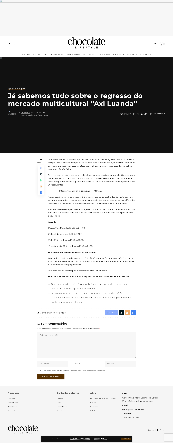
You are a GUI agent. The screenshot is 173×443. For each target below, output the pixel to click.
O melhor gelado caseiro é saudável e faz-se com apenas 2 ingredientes (89, 284)
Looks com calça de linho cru (66, 302)
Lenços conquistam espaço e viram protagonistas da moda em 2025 (87, 293)
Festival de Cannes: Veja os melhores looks (73, 289)
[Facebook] (10, 44)
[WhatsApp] (15, 44)
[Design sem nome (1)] (86, 17)
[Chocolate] (86, 43)
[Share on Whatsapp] (137, 114)
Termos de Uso (100, 439)
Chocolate (25, 112)
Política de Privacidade (80, 439)
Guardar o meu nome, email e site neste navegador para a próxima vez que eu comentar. (72, 370)
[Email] (41, 186)
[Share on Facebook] (134, 114)
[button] (126, 439)
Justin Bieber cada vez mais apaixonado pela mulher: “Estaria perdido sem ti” (91, 297)
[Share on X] (41, 174)
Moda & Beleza (16, 89)
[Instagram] (12, 44)
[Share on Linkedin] (141, 114)
